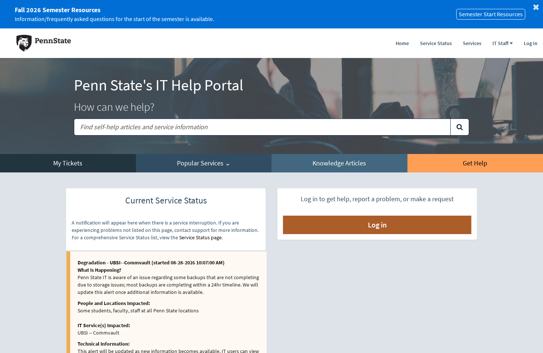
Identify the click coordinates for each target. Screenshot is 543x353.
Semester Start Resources (491, 14)
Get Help (475, 163)
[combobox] (262, 127)
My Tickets (67, 163)
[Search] (459, 127)
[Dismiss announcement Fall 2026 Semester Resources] (536, 7)
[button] (502, 41)
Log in (530, 43)
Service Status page (200, 237)
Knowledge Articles (339, 163)
